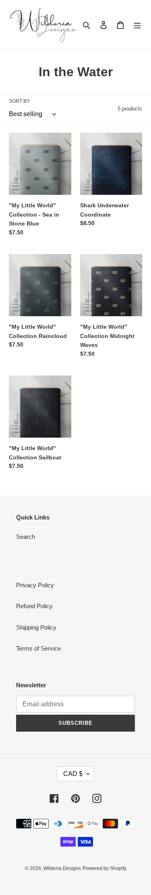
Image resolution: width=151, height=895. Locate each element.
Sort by (19, 101)
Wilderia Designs (62, 868)
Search (25, 536)
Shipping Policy (36, 627)
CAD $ (73, 773)
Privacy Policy (35, 585)
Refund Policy (34, 606)
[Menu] (137, 24)
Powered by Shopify (104, 868)
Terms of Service (38, 648)
